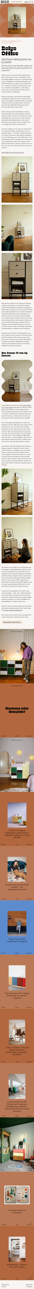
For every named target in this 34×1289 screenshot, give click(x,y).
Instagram (29, 1287)
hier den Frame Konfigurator (13, 610)
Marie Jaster (13, 41)
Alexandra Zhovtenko (29, 1169)
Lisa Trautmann (29, 1223)
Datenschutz (5, 1285)
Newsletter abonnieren (12, 622)
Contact (4, 1287)
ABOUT (27, 2)
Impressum (29, 1285)
